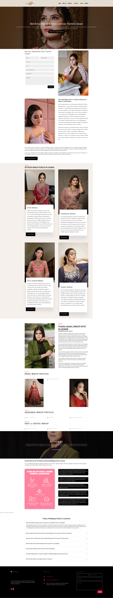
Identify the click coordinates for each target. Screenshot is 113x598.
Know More (31, 234)
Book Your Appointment (56, 32)
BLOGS (81, 3)
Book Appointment (31, 158)
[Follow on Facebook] (11, 589)
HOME (60, 3)
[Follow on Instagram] (13, 589)
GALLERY (76, 3)
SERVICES (70, 3)
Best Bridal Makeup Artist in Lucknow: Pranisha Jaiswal (56, 24)
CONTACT (86, 3)
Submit (51, 87)
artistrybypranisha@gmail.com (53, 580)
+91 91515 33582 (49, 576)
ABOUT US (64, 3)
